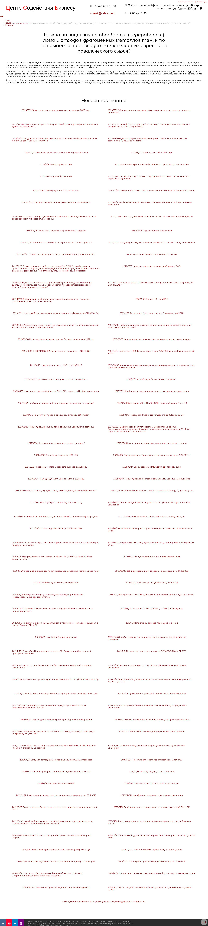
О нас (7, 21)
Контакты (9, 25)
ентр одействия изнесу (40, 8)
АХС (199, 923)
